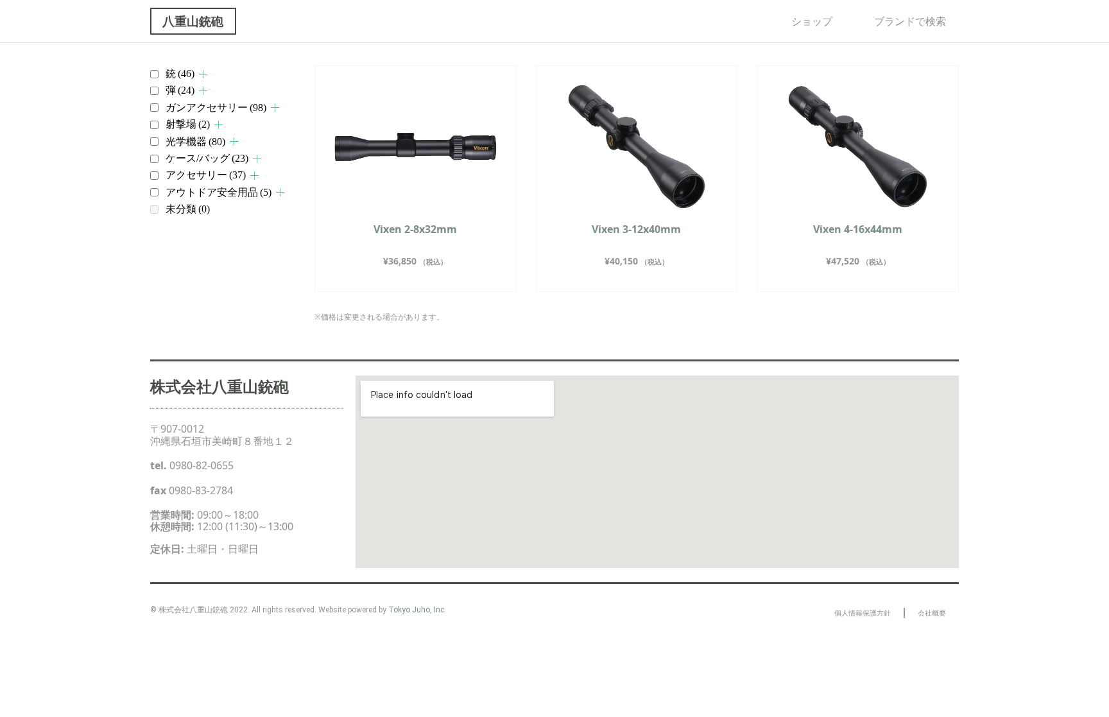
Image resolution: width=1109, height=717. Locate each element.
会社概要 (932, 613)
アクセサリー (206, 174)
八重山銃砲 (192, 21)
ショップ (811, 21)
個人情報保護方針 (862, 613)
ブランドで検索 (910, 21)
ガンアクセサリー (216, 107)
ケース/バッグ (207, 158)
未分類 (188, 208)
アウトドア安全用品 (218, 192)
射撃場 (188, 124)
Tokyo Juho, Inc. (417, 609)
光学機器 (195, 141)
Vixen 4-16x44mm (857, 229)
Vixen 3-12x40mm (636, 229)
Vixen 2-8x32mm (415, 229)
